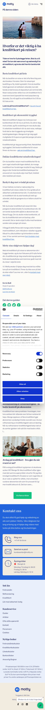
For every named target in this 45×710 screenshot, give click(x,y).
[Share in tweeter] (14, 305)
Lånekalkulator (8, 651)
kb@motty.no (7, 289)
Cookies (6, 632)
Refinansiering (8, 594)
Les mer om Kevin (9, 292)
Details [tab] (16, 316)
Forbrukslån (7, 590)
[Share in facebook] (19, 305)
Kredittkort (7, 598)
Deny (22, 399)
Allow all (22, 384)
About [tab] (39, 316)
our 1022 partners (16, 327)
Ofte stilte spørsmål (11, 621)
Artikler (6, 617)
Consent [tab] (6, 316)
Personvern (7, 629)
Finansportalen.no (34, 677)
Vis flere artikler (22, 495)
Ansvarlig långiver (10, 659)
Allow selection (23, 391)
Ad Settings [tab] (27, 316)
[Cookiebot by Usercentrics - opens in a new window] (32, 309)
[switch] (39, 360)
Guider (5, 613)
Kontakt (6, 625)
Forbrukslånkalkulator (11, 643)
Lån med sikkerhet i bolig (12, 602)
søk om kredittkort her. (26, 150)
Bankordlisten (8, 655)
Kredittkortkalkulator (11, 647)
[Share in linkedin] (9, 305)
